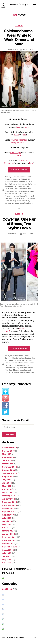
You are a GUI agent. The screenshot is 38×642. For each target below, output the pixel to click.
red (24, 135)
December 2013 (9, 502)
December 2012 (9, 537)
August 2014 (8, 476)
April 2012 (6, 563)
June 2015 (7, 460)
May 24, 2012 (28, 233)
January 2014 (8, 499)
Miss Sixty (8, 370)
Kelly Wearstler (21, 368)
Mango (30, 368)
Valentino (15, 203)
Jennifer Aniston (24, 189)
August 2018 (8, 457)
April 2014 (7, 489)
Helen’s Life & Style (16, 637)
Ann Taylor (9, 177)
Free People (15, 153)
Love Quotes (24, 191)
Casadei (15, 182)
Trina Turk (25, 201)
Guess (19, 186)
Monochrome (10, 196)
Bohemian (16, 179)
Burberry (8, 182)
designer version (18, 142)
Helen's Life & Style (19, 4)
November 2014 (9, 467)
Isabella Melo (10, 368)
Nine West (19, 196)
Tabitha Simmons (19, 140)
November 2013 (9, 505)
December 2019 (9, 448)
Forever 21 (14, 363)
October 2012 (8, 543)
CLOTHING (19, 25)
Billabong (8, 179)
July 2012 (6, 553)
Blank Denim (23, 356)
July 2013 (6, 518)
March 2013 (7, 531)
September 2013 (9, 512)
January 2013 (8, 534)
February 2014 (8, 496)
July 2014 (6, 480)
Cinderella (23, 182)
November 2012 (9, 540)
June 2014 (7, 483)
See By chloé (25, 372)
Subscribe (9, 434)
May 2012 (6, 559)
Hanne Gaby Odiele (12, 365)
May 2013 (6, 524)
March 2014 (7, 492)
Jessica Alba (9, 191)
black (16, 135)
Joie (16, 191)
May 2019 (6, 454)
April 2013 (7, 527)
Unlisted (8, 203)
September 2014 (9, 473)
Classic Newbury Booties (21, 358)
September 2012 (9, 547)
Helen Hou (14, 49)
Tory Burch (17, 201)
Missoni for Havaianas (20, 193)
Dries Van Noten (15, 360)
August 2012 (8, 550)
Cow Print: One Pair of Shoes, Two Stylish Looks (19, 223)
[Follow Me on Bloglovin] (19, 391)
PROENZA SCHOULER (21, 198)
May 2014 (6, 486)
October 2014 (8, 470)
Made (31, 191)
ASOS (28, 177)
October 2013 (8, 508)
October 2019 (8, 451)
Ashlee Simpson (20, 177)
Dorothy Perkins (11, 184)
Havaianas (9, 189)
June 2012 (7, 556)
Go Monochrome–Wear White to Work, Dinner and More (19, 37)
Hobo (16, 189)
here (18, 127)
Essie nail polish (23, 184)
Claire (30, 182)
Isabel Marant (25, 365)
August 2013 (8, 515)
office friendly (29, 196)
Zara (32, 372)
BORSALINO (25, 179)
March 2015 (7, 464)
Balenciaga (14, 356)
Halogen (25, 186)
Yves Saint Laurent (27, 203)
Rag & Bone (15, 372)
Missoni (8, 193)
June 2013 (7, 521)
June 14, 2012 (28, 49)
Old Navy (8, 198)
